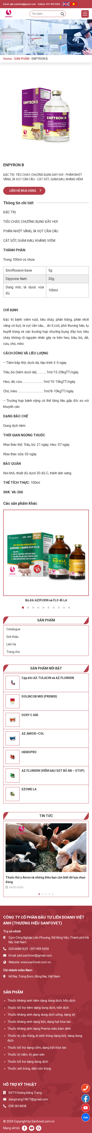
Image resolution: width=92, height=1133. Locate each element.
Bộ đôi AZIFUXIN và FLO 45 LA (46, 600)
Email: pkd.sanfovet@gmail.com (19, 4)
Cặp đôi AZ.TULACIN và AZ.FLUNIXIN (48, 678)
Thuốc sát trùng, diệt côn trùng (29, 1068)
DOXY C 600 (30, 715)
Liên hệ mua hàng (22, 190)
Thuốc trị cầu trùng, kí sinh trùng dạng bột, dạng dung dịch (44, 1038)
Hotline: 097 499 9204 (49, 4)
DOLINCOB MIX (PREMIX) (39, 696)
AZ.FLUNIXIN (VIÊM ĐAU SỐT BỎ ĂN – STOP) (53, 770)
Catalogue (13, 629)
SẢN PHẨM (21, 58)
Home (7, 58)
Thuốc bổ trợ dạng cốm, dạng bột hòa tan (36, 1048)
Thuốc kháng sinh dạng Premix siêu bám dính (39, 1029)
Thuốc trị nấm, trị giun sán (26, 1054)
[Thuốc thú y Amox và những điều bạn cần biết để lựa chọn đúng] (46, 847)
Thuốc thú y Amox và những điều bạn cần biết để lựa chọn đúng (45, 880)
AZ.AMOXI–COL (33, 733)
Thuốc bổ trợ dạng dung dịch (27, 1062)
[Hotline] (85, 1088)
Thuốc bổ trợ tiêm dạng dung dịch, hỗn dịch (38, 1008)
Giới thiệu (12, 636)
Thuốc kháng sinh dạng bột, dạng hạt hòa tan (39, 1022)
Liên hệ (11, 644)
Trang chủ (13, 652)
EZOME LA (29, 789)
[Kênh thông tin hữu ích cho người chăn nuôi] (85, 1107)
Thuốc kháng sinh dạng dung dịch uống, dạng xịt (41, 1015)
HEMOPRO (29, 752)
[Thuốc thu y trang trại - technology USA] (85, 1098)
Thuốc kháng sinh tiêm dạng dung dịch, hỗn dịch (41, 1001)
